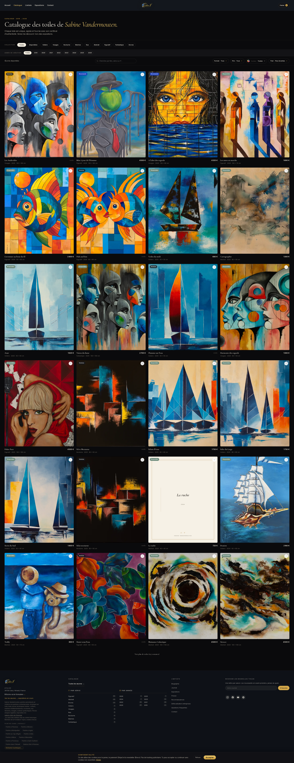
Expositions (39, 5)
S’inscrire (283, 688)
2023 (66, 53)
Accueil (7, 5)
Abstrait (96, 45)
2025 (82, 53)
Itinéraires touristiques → (14, 748)
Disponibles (33, 45)
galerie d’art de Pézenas (13, 715)
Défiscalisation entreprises (181, 704)
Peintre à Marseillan (25, 737)
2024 (74, 53)
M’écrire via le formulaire (15, 694)
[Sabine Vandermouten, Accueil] (147, 5)
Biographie (175, 684)
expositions (47, 34)
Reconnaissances (177, 700)
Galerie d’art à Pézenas (31, 744)
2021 (51, 53)
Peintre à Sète (28, 734)
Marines (78, 45)
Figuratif (107, 45)
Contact (50, 5)
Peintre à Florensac (12, 741)
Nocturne (67, 45)
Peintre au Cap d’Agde (13, 734)
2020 (43, 53)
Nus (87, 45)
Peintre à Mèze (11, 737)
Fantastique (119, 45)
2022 (59, 53)
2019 (35, 53)
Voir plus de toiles (147, 654)
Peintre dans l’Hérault (13, 744)
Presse (173, 696)
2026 (90, 53)
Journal (174, 688)
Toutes (21, 45)
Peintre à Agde (28, 730)
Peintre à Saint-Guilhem (30, 741)
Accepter (210, 757)
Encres (131, 45)
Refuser (198, 757)
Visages (55, 45)
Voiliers (45, 45)
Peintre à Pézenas (12, 727)
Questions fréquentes (179, 708)
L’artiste (28, 5)
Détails (98, 760)
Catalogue (18, 5)
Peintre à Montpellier (13, 730)
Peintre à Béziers (27, 727)
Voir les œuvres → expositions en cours (19, 698)
